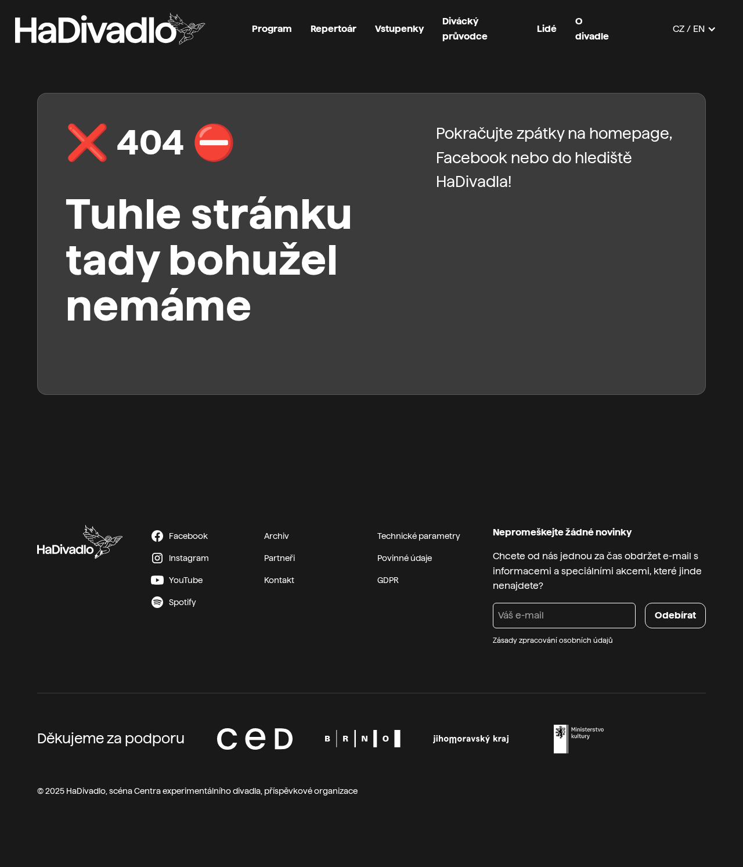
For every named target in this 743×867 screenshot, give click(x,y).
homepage (629, 133)
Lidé (547, 28)
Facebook (471, 158)
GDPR (388, 580)
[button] (694, 29)
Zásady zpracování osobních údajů (553, 640)
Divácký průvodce (465, 29)
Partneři (279, 558)
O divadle (592, 29)
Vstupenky (399, 28)
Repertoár (333, 28)
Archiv (276, 536)
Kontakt (279, 580)
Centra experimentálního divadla (197, 791)
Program (272, 28)
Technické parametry (418, 536)
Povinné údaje (404, 558)
